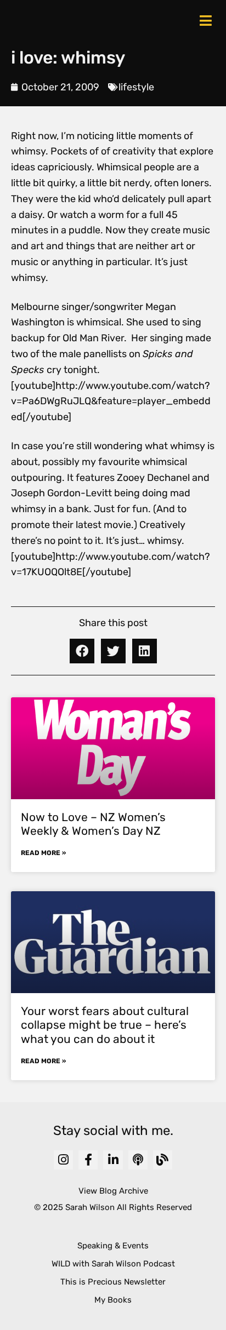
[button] (82, 651)
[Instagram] (63, 1160)
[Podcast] (138, 1160)
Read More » (43, 853)
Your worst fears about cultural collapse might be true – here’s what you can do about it (105, 1024)
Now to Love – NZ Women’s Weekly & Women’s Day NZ (93, 824)
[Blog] (162, 1160)
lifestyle (136, 87)
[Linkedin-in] (112, 1160)
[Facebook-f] (88, 1160)
